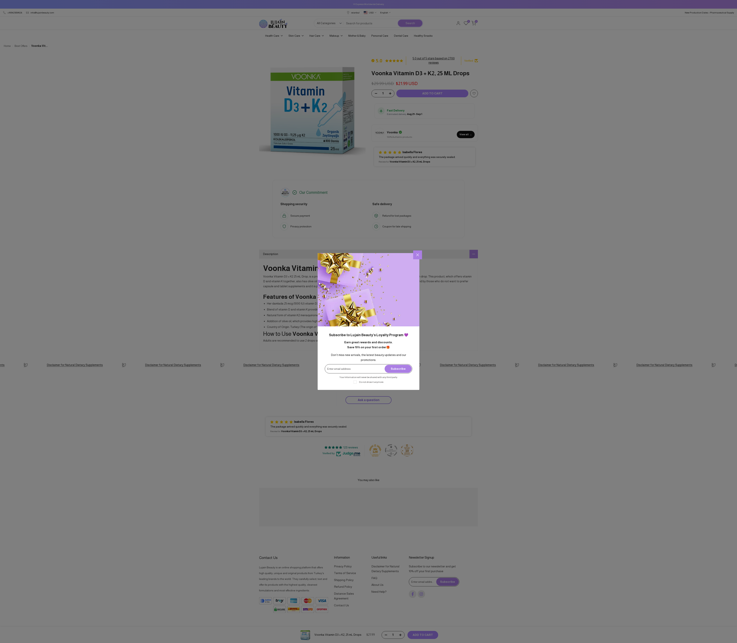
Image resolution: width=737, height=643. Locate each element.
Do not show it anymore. (371, 382)
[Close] (417, 254)
